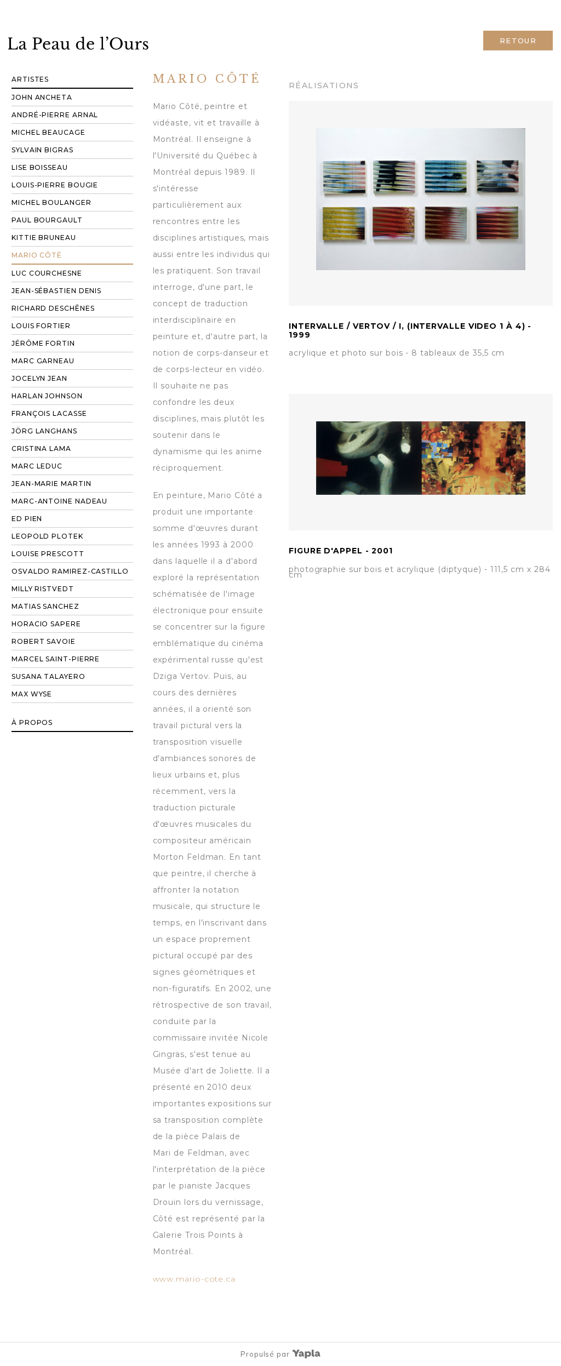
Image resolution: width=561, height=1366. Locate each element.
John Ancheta (42, 97)
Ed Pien (27, 519)
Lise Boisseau (40, 167)
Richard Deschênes (53, 308)
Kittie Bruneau (44, 237)
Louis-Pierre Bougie (55, 185)
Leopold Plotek (47, 536)
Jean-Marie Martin (51, 483)
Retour (518, 40)
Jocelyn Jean (39, 378)
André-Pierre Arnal (55, 115)
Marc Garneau (43, 361)
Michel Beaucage (48, 132)
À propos (32, 722)
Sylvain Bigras (42, 150)
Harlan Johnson (47, 396)
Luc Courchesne (47, 273)
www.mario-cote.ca (194, 1279)
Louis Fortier (41, 326)
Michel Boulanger (51, 202)
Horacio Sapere (46, 624)
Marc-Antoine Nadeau (59, 501)
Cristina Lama (41, 448)
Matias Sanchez (45, 606)
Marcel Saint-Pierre (56, 659)
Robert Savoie (44, 641)
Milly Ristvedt (43, 589)
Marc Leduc (37, 466)
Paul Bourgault (47, 220)
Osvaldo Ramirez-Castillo (70, 571)
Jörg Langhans (44, 431)
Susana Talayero (48, 676)
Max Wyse (32, 694)
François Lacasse (49, 413)
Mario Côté (37, 255)
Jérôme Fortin (43, 343)
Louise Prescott (48, 554)
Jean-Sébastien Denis (56, 291)
